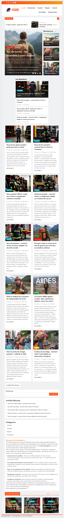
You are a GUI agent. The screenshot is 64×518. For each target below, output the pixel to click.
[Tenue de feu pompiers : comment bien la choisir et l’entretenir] (30, 24)
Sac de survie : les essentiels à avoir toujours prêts (22, 70)
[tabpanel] (23, 52)
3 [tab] (38, 73)
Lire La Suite (10, 168)
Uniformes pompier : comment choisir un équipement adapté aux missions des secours (44, 196)
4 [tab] (40, 73)
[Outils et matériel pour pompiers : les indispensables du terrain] (18, 284)
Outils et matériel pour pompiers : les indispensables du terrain (18, 297)
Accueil (23, 8)
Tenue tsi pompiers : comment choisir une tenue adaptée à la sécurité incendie (17, 245)
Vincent (19, 104)
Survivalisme (42, 12)
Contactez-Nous (52, 12)
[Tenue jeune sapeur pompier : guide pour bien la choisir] (18, 134)
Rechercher (9, 391)
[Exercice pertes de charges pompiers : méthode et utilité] (18, 339)
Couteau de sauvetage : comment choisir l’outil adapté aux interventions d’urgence (45, 354)
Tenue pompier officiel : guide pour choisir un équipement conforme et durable (17, 196)
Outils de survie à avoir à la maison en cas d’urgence (23, 73)
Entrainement (31, 8)
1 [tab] (33, 73)
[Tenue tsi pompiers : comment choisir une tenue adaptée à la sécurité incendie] (18, 232)
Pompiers (47, 8)
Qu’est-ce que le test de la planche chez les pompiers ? (32, 506)
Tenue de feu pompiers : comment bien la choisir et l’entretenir (43, 147)
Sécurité (54, 8)
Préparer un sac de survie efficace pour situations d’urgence (21, 55)
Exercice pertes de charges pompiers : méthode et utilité (51, 58)
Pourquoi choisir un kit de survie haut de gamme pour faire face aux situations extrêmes (45, 245)
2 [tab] (35, 73)
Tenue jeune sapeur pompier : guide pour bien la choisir (17, 146)
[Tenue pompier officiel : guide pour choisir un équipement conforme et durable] (18, 183)
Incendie (39, 8)
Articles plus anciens (13, 385)
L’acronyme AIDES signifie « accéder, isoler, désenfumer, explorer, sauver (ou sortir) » (44, 298)
